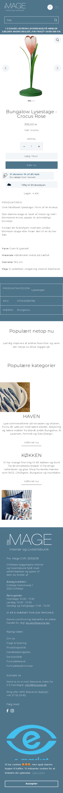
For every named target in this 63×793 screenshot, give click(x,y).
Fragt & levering (17, 643)
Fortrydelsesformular (20, 666)
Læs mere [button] (38, 772)
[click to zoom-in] (57, 40)
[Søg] (55, 20)
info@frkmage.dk (36, 685)
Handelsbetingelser (19, 652)
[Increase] (39, 146)
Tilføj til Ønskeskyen (34, 185)
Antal (31, 138)
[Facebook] (7, 710)
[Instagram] (12, 710)
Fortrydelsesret (16, 661)
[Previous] (5, 68)
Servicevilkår (14, 656)
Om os (11, 638)
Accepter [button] (31, 783)
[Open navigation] (57, 7)
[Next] (57, 68)
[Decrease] (24, 146)
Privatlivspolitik (16, 647)
